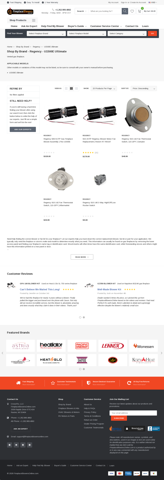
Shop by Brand (22, 47)
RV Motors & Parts (66, 416)
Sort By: (125, 88)
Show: (86, 88)
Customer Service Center (104, 26)
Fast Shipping (15, 2)
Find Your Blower (15, 33)
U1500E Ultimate (51, 47)
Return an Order (91, 420)
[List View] (66, 88)
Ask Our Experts (22, 129)
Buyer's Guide (76, 26)
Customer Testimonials (94, 427)
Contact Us (100, 465)
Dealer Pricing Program (94, 424)
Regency (36, 47)
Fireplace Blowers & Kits (68, 408)
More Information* (29, 385)
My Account (113, 2)
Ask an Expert (22, 465)
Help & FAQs (89, 408)
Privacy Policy (90, 412)
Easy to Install (33, 2)
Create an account (138, 2)
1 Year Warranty (51, 2)
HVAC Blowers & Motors (69, 412)
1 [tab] (80, 317)
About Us (88, 404)
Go (152, 33)
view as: (58, 88)
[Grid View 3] (71, 88)
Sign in (124, 2)
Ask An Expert (21, 429)
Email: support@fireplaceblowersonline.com (29, 436)
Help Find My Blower (41, 465)
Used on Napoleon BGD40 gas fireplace (133, 284)
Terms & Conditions (92, 416)
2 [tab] (84, 317)
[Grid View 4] (76, 88)
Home (9, 47)
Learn (111, 465)
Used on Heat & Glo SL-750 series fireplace (59, 284)
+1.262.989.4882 (63, 10)
